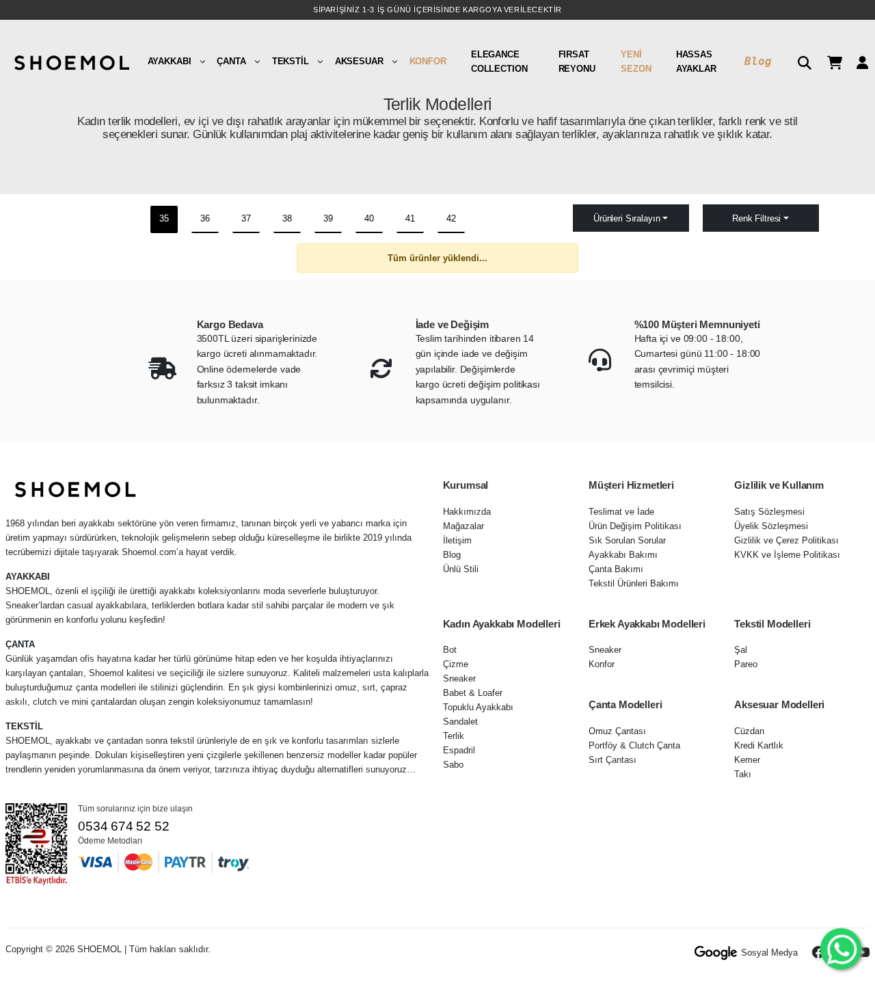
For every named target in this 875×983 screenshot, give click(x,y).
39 (328, 218)
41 (410, 218)
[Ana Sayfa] (70, 61)
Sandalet (460, 721)
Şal (740, 650)
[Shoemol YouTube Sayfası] (862, 952)
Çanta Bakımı (616, 569)
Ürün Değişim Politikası (635, 526)
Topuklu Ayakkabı (478, 707)
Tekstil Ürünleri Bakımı (634, 583)
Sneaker (459, 678)
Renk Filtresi (756, 218)
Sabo (453, 764)
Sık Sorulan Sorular (627, 540)
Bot (450, 650)
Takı (742, 774)
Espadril (459, 750)
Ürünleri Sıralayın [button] (626, 218)
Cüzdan (749, 731)
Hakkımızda (467, 512)
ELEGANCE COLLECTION (499, 61)
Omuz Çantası (617, 731)
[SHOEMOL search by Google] (716, 952)
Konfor (427, 61)
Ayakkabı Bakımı (623, 555)
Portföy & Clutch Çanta (634, 745)
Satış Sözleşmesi (769, 512)
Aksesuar (359, 61)
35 (164, 218)
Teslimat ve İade (621, 512)
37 (246, 218)
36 (205, 218)
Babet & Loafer (472, 693)
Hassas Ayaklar (696, 61)
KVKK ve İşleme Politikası (787, 555)
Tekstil (290, 61)
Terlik (453, 736)
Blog (757, 61)
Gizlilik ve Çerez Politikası (786, 540)
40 (369, 218)
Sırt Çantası (612, 760)
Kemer (747, 760)
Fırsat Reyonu (576, 61)
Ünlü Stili (461, 569)
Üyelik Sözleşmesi (771, 526)
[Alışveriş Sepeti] (829, 61)
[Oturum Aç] (857, 61)
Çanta (231, 61)
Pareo (745, 664)
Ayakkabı (169, 61)
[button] (799, 61)
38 (287, 218)
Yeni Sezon (636, 61)
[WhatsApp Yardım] (840, 948)
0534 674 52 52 (123, 826)
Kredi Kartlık (758, 745)
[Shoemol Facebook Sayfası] (818, 952)
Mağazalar (463, 526)
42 (451, 218)
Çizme (455, 664)
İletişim (457, 540)
